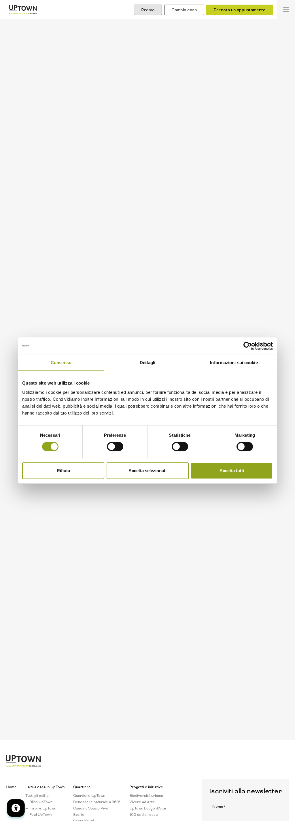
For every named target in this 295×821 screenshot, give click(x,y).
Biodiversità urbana (146, 796)
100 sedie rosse (143, 815)
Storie (78, 815)
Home (11, 787)
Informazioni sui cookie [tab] (234, 362)
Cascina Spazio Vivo (90, 808)
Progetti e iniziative (146, 787)
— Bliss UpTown (38, 802)
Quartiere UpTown (89, 796)
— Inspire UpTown (40, 808)
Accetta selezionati (147, 470)
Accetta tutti (232, 470)
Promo (148, 10)
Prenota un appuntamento (239, 10)
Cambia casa (184, 10)
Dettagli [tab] (148, 362)
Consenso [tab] (61, 362)
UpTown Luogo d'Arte (147, 808)
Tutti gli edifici (37, 796)
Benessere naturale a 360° (97, 802)
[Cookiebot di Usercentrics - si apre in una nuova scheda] (247, 346)
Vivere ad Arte (142, 802)
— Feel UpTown (38, 815)
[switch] (115, 446)
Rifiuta (63, 470)
